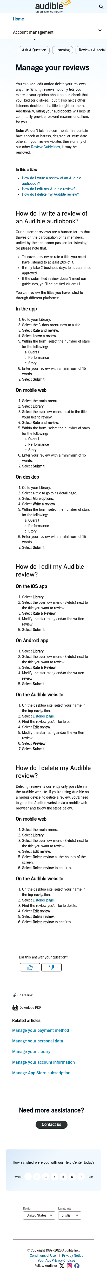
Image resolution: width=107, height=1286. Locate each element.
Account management (33, 32)
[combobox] (39, 1215)
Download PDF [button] (30, 1008)
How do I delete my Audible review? (50, 194)
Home (18, 19)
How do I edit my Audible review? (49, 189)
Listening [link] (63, 50)
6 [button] (72, 1177)
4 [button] (54, 1177)
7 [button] (81, 1177)
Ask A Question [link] (34, 50)
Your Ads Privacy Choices (56, 1260)
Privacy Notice (72, 1255)
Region (27, 1208)
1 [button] (28, 1177)
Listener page (43, 716)
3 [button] (45, 1177)
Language (64, 1208)
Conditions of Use (43, 1255)
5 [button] (63, 1177)
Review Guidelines (45, 147)
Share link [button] (25, 995)
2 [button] (37, 1177)
